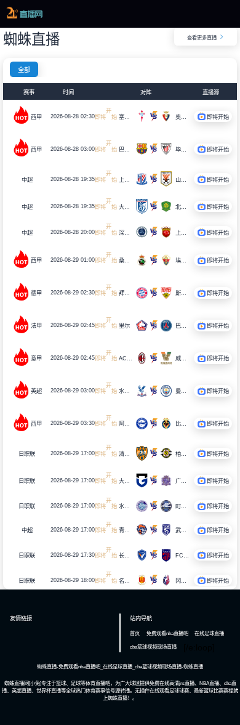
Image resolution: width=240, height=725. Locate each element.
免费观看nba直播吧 (167, 633)
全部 (24, 70)
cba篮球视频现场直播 (153, 647)
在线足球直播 (209, 633)
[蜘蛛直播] (24, 17)
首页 (135, 633)
